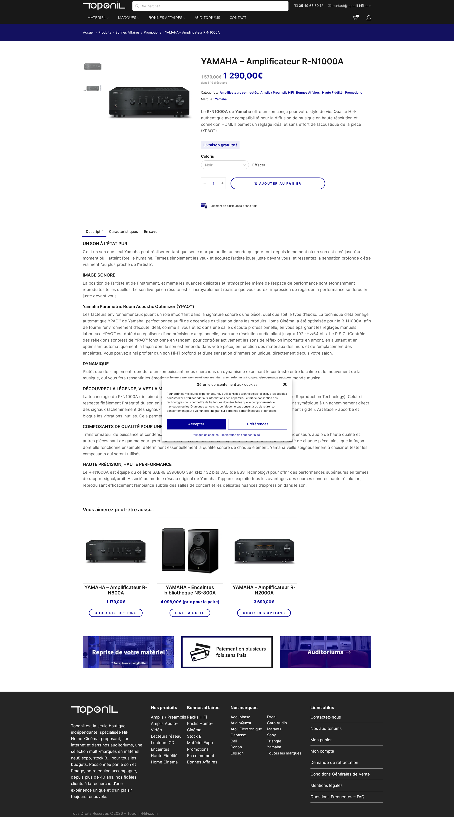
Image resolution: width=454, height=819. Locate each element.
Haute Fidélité (332, 92)
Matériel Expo (200, 742)
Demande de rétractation (334, 762)
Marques (127, 18)
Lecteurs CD (162, 742)
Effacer (258, 165)
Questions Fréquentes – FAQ (337, 796)
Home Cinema (164, 762)
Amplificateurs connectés (239, 92)
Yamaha (221, 99)
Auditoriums (207, 18)
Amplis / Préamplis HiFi (277, 92)
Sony (271, 735)
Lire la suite (190, 613)
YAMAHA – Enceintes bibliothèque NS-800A (190, 590)
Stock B (194, 736)
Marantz (274, 729)
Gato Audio (277, 723)
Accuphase (240, 717)
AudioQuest (241, 723)
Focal (271, 717)
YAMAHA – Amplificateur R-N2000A (264, 590)
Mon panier (321, 739)
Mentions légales (326, 785)
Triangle (274, 741)
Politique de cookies (205, 435)
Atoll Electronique (246, 729)
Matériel (96, 18)
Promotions (152, 32)
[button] (285, 384)
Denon (236, 747)
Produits (104, 32)
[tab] (94, 231)
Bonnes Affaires (165, 18)
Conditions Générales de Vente (340, 774)
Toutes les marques (284, 753)
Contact (238, 18)
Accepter (196, 424)
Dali (234, 741)
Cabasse (238, 735)
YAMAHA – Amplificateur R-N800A (115, 590)
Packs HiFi (197, 717)
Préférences (257, 424)
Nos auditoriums (326, 728)
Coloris (207, 156)
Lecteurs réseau (166, 736)
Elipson (237, 753)
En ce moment (200, 755)
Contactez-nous (325, 717)
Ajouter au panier (280, 183)
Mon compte (322, 751)
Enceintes (160, 749)
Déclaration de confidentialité (240, 435)
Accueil (88, 32)
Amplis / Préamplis (168, 717)
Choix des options (116, 613)
